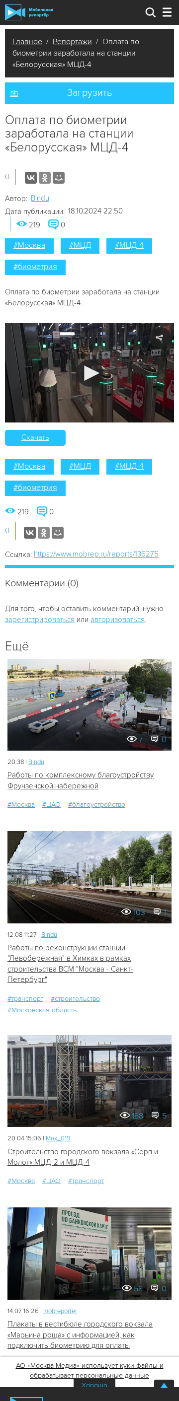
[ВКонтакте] (31, 178)
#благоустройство (96, 804)
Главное (27, 42)
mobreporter (60, 1311)
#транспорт (25, 998)
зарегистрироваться (40, 619)
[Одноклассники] (45, 178)
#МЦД (80, 245)
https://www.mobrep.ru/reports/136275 (96, 554)
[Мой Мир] (59, 178)
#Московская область (42, 1010)
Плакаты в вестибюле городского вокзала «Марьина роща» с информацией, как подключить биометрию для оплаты (80, 1335)
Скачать (35, 437)
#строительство (75, 998)
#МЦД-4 (129, 245)
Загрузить (89, 93)
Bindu (40, 198)
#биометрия (35, 267)
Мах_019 (58, 1138)
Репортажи (72, 42)
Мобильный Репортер (29, 12)
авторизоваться (117, 619)
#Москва (29, 245)
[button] (89, 373)
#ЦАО (51, 804)
